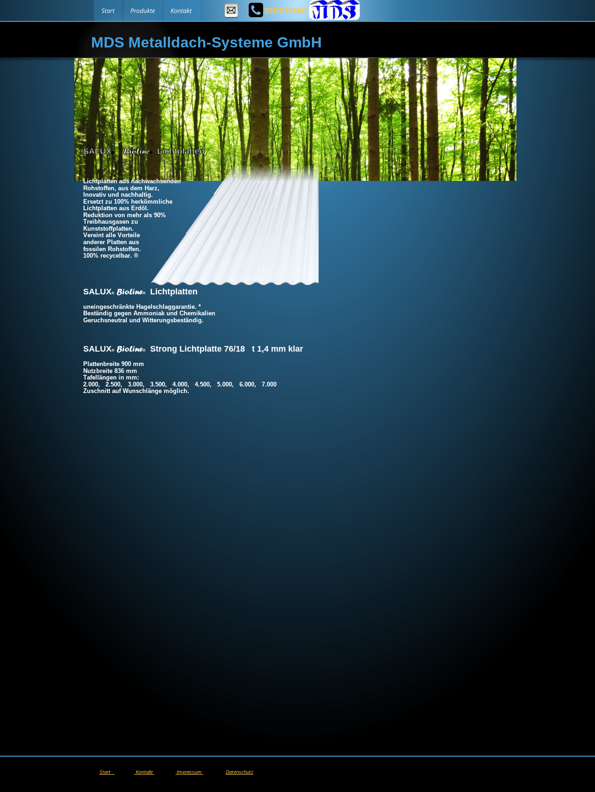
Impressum (189, 771)
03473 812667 (285, 10)
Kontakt (144, 771)
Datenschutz (239, 771)
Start (107, 771)
